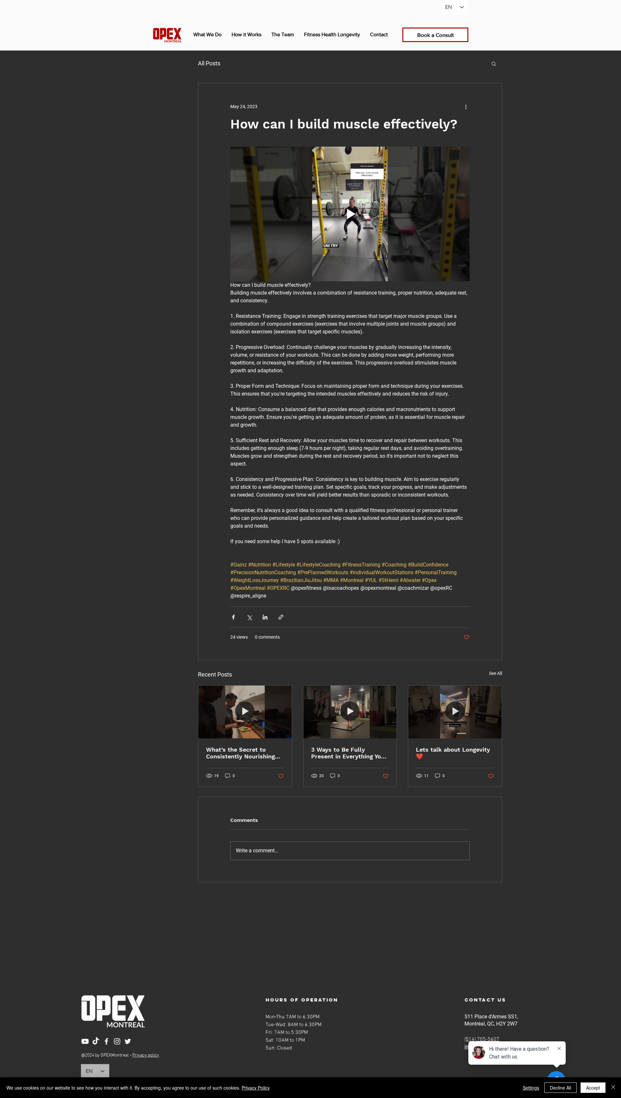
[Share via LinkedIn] (265, 617)
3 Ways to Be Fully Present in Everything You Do (348, 753)
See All (495, 673)
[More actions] (466, 106)
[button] (494, 63)
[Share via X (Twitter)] (249, 617)
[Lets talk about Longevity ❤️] (455, 712)
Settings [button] (531, 1087)
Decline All (560, 1087)
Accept (593, 1087)
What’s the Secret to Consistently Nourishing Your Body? (240, 753)
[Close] (613, 1087)
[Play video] (350, 214)
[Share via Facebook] (233, 617)
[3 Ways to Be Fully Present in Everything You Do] (350, 712)
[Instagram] (117, 1041)
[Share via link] (281, 617)
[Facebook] (106, 1041)
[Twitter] (128, 1041)
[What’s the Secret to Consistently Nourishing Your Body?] (245, 712)
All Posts (209, 63)
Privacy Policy (256, 1087)
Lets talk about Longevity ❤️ (453, 753)
